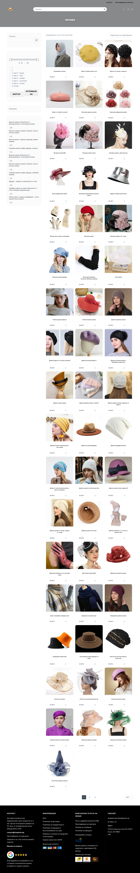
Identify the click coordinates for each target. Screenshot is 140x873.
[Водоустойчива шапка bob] (118, 175)
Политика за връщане (83, 831)
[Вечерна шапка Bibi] (59, 135)
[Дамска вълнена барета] (89, 342)
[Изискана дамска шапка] (89, 722)
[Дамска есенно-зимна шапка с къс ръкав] (59, 427)
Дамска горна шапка (59, 403)
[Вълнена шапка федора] (59, 259)
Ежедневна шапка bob (60, 656)
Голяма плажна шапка (89, 319)
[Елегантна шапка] (59, 681)
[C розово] (10, 86)
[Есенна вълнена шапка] (118, 681)
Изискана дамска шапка (89, 740)
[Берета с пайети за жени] (59, 94)
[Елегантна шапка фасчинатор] (89, 681)
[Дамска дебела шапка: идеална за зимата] (118, 385)
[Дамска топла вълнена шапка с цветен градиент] (59, 470)
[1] (10, 67)
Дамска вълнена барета (89, 360)
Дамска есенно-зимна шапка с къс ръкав (59, 446)
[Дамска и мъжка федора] (89, 427)
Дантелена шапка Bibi (89, 573)
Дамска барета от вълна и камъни (59, 360)
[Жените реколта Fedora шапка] (59, 722)
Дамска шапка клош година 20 (118, 488)
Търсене (12, 36)
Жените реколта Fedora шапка (59, 740)
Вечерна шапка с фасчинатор (118, 153)
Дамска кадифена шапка (118, 445)
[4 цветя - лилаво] (10, 78)
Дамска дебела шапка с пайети (89, 403)
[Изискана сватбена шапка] (118, 722)
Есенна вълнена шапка (118, 699)
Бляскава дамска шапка (89, 112)
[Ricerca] (36, 40)
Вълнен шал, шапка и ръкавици (59, 236)
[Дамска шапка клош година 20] (118, 470)
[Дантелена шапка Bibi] (89, 555)
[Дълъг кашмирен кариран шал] (59, 598)
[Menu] (132, 9)
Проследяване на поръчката (18, 836)
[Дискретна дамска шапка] (118, 555)
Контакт (109, 2)
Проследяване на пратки (124, 2)
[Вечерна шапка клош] (89, 135)
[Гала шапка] (118, 259)
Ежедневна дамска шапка (118, 616)
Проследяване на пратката (85, 824)
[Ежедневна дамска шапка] (118, 598)
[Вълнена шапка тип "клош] (118, 218)
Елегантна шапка (59, 699)
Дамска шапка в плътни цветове (89, 488)
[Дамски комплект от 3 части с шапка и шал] (118, 512)
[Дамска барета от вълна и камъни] (59, 342)
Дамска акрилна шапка (118, 319)
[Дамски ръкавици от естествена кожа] (59, 555)
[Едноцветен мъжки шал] (89, 598)
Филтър (16, 94)
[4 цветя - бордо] (10, 73)
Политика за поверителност (53, 825)
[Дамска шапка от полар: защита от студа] (59, 512)
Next (127, 797)
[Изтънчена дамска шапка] (59, 763)
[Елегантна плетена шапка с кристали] (118, 638)
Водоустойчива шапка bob (118, 193)
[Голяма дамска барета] (59, 301)
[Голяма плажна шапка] (89, 301)
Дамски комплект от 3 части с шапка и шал (118, 531)
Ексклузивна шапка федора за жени (89, 657)
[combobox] (68, 9)
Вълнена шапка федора (59, 277)
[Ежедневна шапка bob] (59, 638)
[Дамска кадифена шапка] (118, 427)
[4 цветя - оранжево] (10, 80)
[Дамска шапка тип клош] (89, 512)
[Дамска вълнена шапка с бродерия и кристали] (118, 342)
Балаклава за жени (59, 71)
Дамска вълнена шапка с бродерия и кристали (118, 361)
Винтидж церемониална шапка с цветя (89, 194)
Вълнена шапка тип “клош (118, 236)
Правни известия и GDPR (52, 840)
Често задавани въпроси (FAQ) (87, 821)
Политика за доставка (51, 821)
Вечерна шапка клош (89, 153)
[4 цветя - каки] (10, 75)
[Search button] (104, 9)
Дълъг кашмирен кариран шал (59, 616)
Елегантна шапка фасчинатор (89, 699)
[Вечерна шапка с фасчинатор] (118, 135)
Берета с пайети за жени (59, 112)
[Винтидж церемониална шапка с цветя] (89, 175)
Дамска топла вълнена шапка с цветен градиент (59, 489)
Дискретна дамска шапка (118, 573)
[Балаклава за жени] (59, 53)
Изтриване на (31, 92)
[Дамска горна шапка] (59, 385)
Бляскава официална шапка (118, 112)
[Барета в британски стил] (89, 53)
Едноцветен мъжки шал (89, 616)
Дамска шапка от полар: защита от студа (60, 531)
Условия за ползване (83, 827)
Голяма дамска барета (60, 319)
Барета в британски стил (89, 71)
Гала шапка (118, 277)
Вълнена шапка (89, 236)
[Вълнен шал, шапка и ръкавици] (59, 218)
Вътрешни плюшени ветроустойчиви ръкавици (89, 278)
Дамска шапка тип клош (89, 530)
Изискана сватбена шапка (118, 740)
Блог (44, 818)
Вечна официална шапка (59, 193)
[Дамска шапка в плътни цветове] (89, 470)
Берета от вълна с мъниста (118, 71)
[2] (10, 70)
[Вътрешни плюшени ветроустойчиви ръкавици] (89, 259)
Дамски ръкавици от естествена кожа (60, 574)
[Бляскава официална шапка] (118, 94)
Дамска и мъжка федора (89, 445)
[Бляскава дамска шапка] (89, 94)
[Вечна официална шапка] (59, 175)
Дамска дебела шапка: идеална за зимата (118, 403)
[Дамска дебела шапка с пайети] (89, 385)
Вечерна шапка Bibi (60, 153)
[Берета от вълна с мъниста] (118, 53)
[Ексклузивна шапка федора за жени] (89, 638)
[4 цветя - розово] (10, 83)
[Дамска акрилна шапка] (118, 301)
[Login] (124, 9)
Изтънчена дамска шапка (60, 780)
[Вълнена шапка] (89, 218)
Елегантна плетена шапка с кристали (118, 657)
